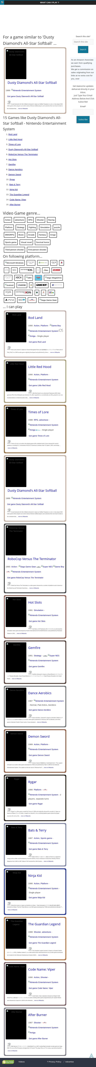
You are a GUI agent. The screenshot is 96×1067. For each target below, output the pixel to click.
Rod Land (12, 134)
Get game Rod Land (37, 342)
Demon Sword (14, 174)
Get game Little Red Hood (39, 385)
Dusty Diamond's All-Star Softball (32, 82)
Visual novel (26, 242)
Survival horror (42, 242)
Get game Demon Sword (39, 755)
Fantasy (42, 235)
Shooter (40, 220)
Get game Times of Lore (38, 436)
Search (83, 49)
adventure (19, 220)
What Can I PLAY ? (49, 2)
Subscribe (83, 119)
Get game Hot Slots (36, 621)
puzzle (57, 227)
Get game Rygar (35, 804)
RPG (30, 220)
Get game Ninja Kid (36, 898)
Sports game (10, 242)
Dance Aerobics (15, 169)
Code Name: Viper (18, 199)
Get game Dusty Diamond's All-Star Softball (25, 96)
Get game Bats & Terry (38, 849)
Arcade (31, 235)
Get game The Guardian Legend (42, 943)
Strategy (20, 227)
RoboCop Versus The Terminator (23, 154)
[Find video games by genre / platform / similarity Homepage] (2, 2)
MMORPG (9, 235)
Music (21, 235)
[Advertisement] (48, 20)
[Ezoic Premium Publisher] (8, 1063)
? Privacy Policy (54, 1062)
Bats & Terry (14, 184)
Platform (9, 227)
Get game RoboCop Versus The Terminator (25, 578)
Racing (51, 220)
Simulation (45, 227)
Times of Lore (14, 144)
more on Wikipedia (23, 108)
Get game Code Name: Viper (40, 988)
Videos (21, 1062)
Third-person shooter (14, 250)
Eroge (53, 235)
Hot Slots (12, 159)
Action (8, 220)
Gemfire (12, 164)
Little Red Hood (15, 139)
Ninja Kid (14, 189)
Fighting (32, 227)
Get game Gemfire (36, 666)
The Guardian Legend (19, 194)
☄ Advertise (68, 1062)
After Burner (15, 204)
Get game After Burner (38, 1039)
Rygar (12, 179)
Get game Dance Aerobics (39, 710)
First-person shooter (37, 250)
